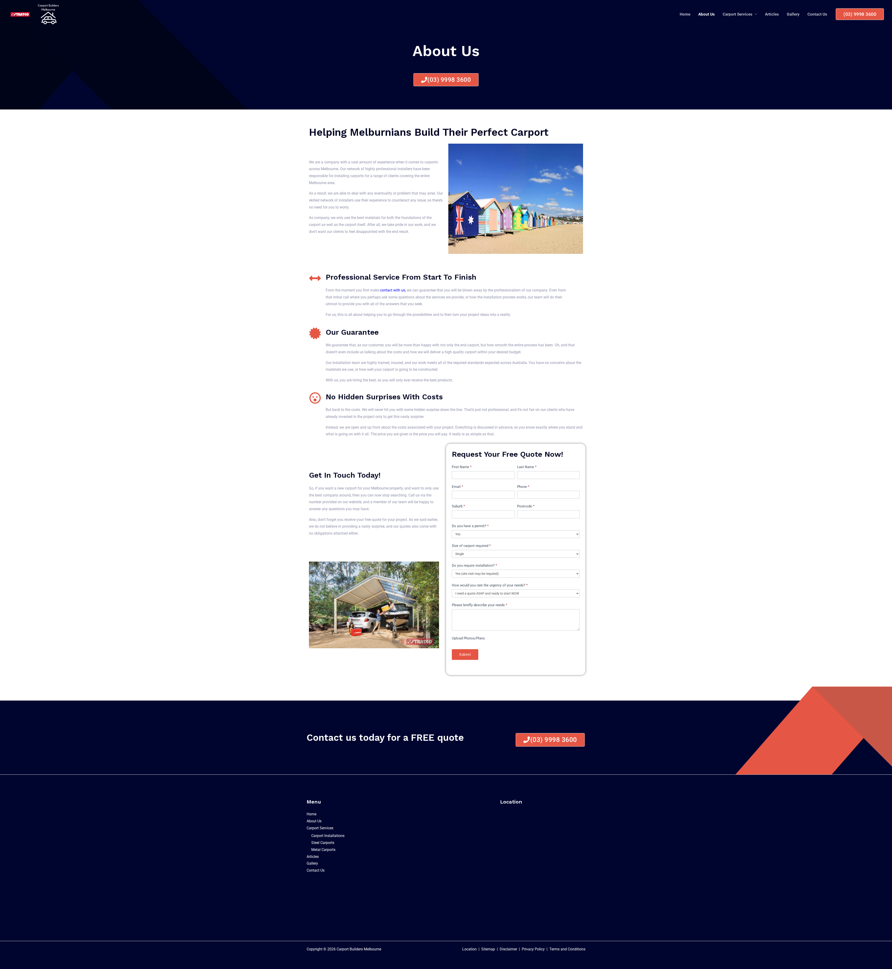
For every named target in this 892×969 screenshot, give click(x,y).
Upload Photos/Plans (468, 638)
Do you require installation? (474, 565)
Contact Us (817, 14)
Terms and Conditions (567, 949)
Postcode (526, 506)
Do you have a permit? (470, 526)
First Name (462, 467)
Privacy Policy (533, 949)
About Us (706, 14)
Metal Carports (323, 849)
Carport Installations (327, 835)
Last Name (527, 467)
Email (457, 487)
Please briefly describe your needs (479, 605)
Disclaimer (508, 949)
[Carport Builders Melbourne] (48, 14)
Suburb (458, 506)
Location (469, 949)
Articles (772, 14)
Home (685, 14)
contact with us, (393, 290)
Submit (465, 654)
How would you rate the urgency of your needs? (490, 585)
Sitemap (488, 949)
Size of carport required (471, 546)
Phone (523, 487)
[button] (860, 14)
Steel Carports (322, 842)
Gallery (793, 14)
